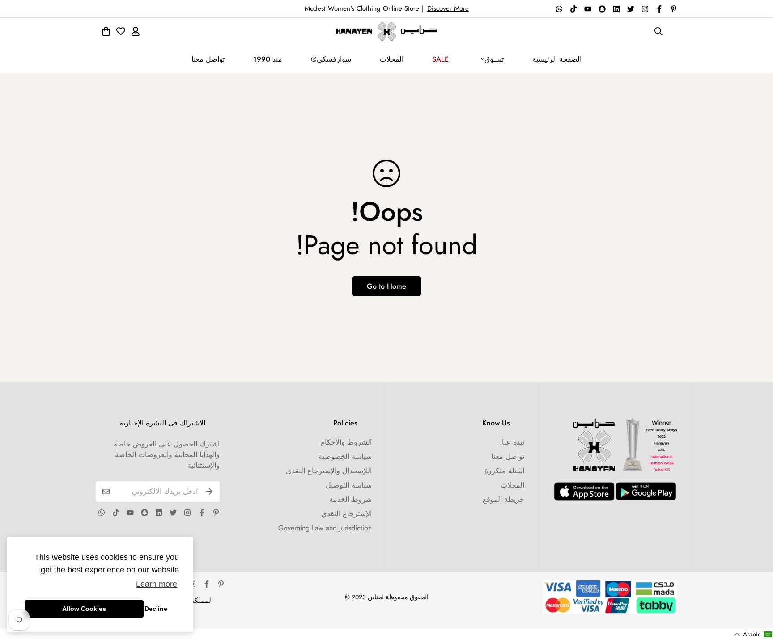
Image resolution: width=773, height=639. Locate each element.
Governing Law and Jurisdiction (325, 528)
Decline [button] (155, 608)
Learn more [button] (156, 584)
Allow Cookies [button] (84, 608)
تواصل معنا (208, 59)
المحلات (391, 59)
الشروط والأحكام (346, 442)
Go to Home (386, 286)
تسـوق (494, 59)
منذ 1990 (267, 59)
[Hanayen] (386, 31)
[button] (753, 634)
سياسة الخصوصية (345, 456)
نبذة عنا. (512, 442)
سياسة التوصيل (349, 485)
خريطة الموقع (503, 499)
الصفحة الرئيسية (557, 59)
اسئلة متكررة (504, 471)
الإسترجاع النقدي (346, 514)
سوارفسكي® (331, 59)
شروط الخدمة (350, 499)
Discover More (448, 8)
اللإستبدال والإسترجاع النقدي (329, 471)
